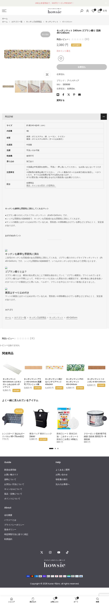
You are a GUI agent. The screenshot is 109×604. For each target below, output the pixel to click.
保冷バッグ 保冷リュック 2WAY (40, 435)
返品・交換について (13, 493)
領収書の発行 (62, 479)
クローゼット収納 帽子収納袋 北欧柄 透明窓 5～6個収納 (95, 436)
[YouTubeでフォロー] (59, 552)
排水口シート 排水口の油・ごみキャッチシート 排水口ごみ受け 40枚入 (67, 436)
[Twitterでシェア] (68, 94)
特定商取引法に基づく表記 (16, 534)
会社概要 (8, 515)
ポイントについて (12, 498)
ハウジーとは (10, 520)
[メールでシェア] (79, 94)
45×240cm (71, 317)
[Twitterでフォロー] (42, 552)
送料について (10, 479)
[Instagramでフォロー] (50, 552)
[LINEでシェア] (58, 94)
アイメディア (73, 80)
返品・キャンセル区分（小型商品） (41, 185)
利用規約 (8, 539)
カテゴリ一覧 (16, 21)
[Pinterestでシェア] (74, 94)
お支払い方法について (14, 484)
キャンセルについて (13, 489)
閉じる (3, 3)
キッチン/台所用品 (34, 21)
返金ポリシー (10, 529)
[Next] (104, 418)
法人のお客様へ (63, 484)
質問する (61, 100)
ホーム (5, 18)
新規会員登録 (10, 469)
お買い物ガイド (11, 474)
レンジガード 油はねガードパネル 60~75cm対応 (13, 435)
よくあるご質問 (63, 469)
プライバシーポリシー (14, 524)
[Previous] (4, 418)
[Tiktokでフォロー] (67, 552)
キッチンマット (51, 21)
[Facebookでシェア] (63, 94)
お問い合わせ (62, 474)
